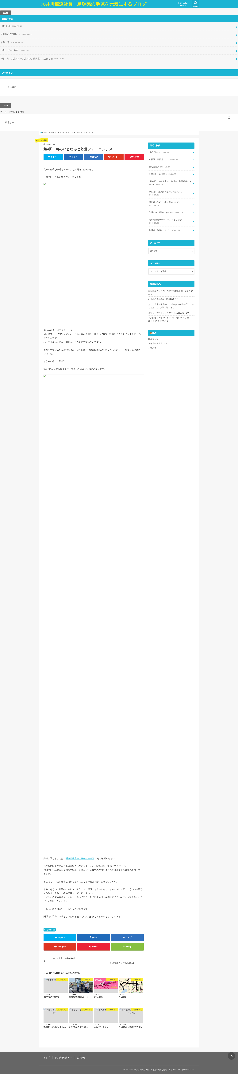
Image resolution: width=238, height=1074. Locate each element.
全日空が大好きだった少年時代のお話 (165, 291)
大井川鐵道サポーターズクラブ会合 (165, 221)
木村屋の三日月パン (16, 34)
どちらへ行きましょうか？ (160, 313)
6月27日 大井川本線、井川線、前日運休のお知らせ (32, 58)
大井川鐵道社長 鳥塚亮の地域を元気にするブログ (94, 3)
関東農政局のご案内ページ (79, 858)
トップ (47, 1057)
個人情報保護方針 (63, 1057)
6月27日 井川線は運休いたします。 (166, 193)
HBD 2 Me (11, 26)
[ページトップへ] (231, 1056)
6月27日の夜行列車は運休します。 (165, 203)
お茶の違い (12, 42)
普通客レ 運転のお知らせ (166, 212)
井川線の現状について (164, 230)
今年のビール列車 (15, 50)
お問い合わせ (183, 4)
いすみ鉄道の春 (155, 299)
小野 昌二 (165, 307)
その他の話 (50, 930)
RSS (154, 333)
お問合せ (81, 1057)
